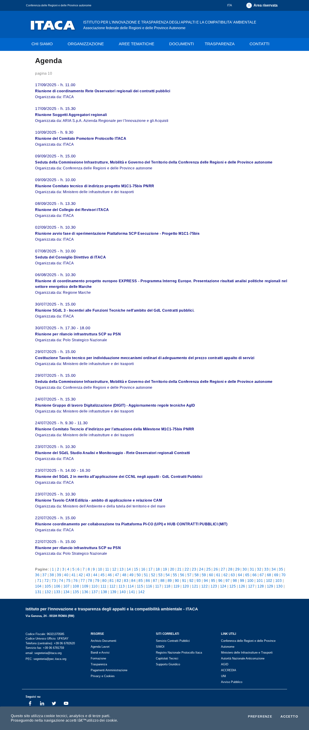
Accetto (289, 716)
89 (170, 580)
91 (184, 580)
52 (153, 575)
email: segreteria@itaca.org (44, 653)
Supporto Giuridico (168, 664)
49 (131, 575)
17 (150, 569)
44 (95, 575)
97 (228, 580)
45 (102, 575)
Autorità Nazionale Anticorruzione (242, 658)
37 (44, 575)
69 (276, 575)
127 (251, 586)
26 (216, 569)
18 (158, 569)
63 (233, 575)
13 (121, 569)
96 (220, 580)
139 (113, 592)
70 (283, 575)
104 (38, 586)
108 (76, 586)
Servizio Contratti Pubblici (173, 640)
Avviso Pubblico (231, 682)
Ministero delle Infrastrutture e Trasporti (247, 652)
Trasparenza (99, 664)
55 (175, 575)
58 (197, 575)
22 (187, 569)
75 (68, 580)
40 (66, 575)
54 (168, 575)
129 (270, 586)
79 (97, 580)
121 (195, 586)
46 (110, 575)
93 (199, 580)
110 (94, 586)
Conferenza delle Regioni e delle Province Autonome (248, 643)
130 (279, 586)
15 (136, 569)
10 (100, 569)
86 (148, 580)
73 (54, 580)
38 (52, 575)
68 (269, 575)
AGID (224, 664)
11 (107, 569)
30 (244, 569)
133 (57, 592)
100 (250, 580)
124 (223, 586)
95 (213, 580)
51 (146, 575)
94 (206, 580)
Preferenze (260, 716)
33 (266, 569)
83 (126, 580)
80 (104, 580)
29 (237, 569)
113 (122, 586)
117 (158, 586)
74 (61, 580)
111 (103, 586)
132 (48, 592)
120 (186, 586)
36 (37, 575)
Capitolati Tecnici (167, 658)
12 (114, 569)
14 (129, 569)
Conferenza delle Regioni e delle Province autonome (58, 5)
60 (211, 575)
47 (117, 575)
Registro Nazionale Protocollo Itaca (179, 652)
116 (149, 586)
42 (81, 575)
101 (260, 580)
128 (260, 586)
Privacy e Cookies (103, 676)
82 (119, 580)
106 (57, 586)
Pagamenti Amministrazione (109, 670)
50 (139, 575)
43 (88, 575)
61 (218, 575)
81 (111, 580)
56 (182, 575)
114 (131, 586)
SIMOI (160, 646)
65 (247, 575)
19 (165, 569)
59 (204, 575)
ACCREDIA (228, 670)
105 (48, 586)
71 (39, 580)
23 (194, 569)
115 (140, 586)
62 (225, 575)
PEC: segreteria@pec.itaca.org (46, 659)
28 (230, 569)
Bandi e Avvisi (100, 652)
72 (46, 580)
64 (240, 575)
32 (259, 569)
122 (204, 586)
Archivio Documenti (103, 640)
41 (73, 575)
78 (90, 580)
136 (85, 592)
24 (201, 569)
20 (172, 569)
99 (242, 580)
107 (66, 586)
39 (59, 575)
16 (143, 569)
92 (191, 580)
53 (160, 575)
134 (66, 592)
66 (254, 575)
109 (85, 586)
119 (177, 586)
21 (179, 569)
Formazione (98, 658)
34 (273, 569)
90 (177, 580)
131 (38, 592)
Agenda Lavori (100, 646)
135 (76, 592)
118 (167, 586)
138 (104, 592)
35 (281, 569)
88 (162, 580)
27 (223, 569)
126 (242, 586)
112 (112, 586)
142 (141, 592)
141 (132, 592)
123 (214, 586)
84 (133, 580)
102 (269, 580)
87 (155, 580)
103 (278, 580)
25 (208, 569)
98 (235, 580)
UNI (223, 676)
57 (189, 575)
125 (232, 586)
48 (124, 575)
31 (252, 569)
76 (75, 580)
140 (122, 592)
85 (140, 580)
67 (262, 575)
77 (83, 580)
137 (94, 592)
